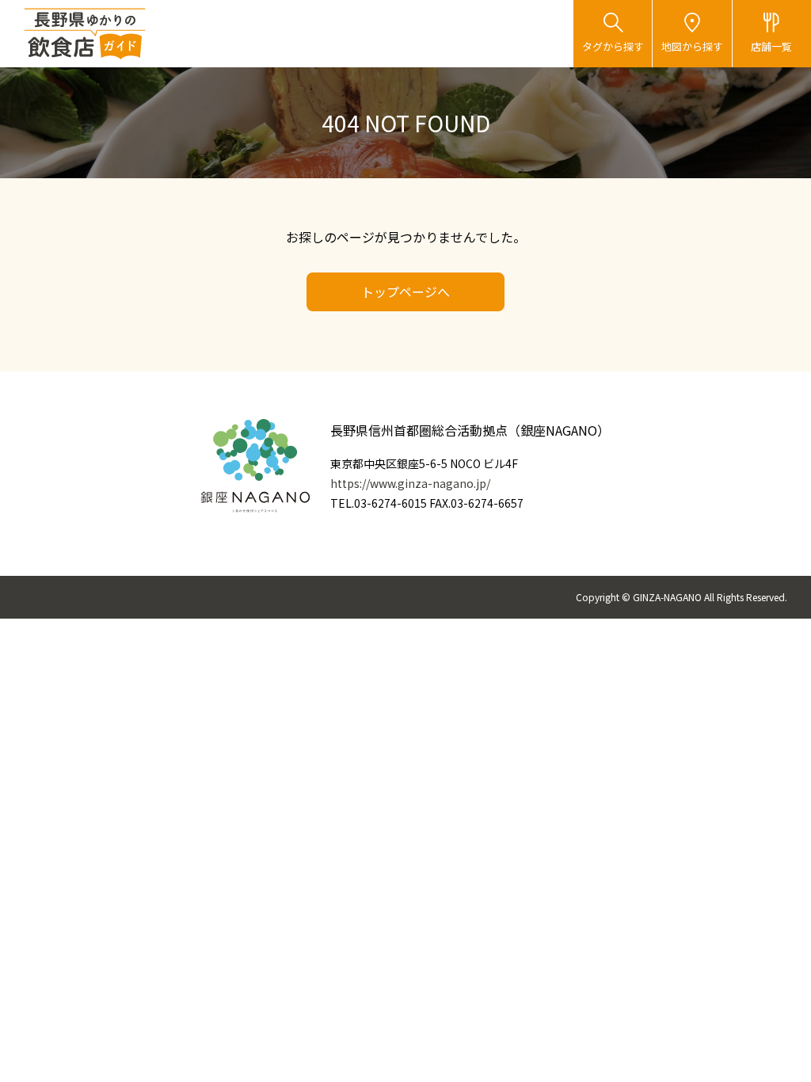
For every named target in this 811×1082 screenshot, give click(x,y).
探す (613, 46)
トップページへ (405, 291)
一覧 (771, 46)
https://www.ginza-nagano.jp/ (410, 483)
